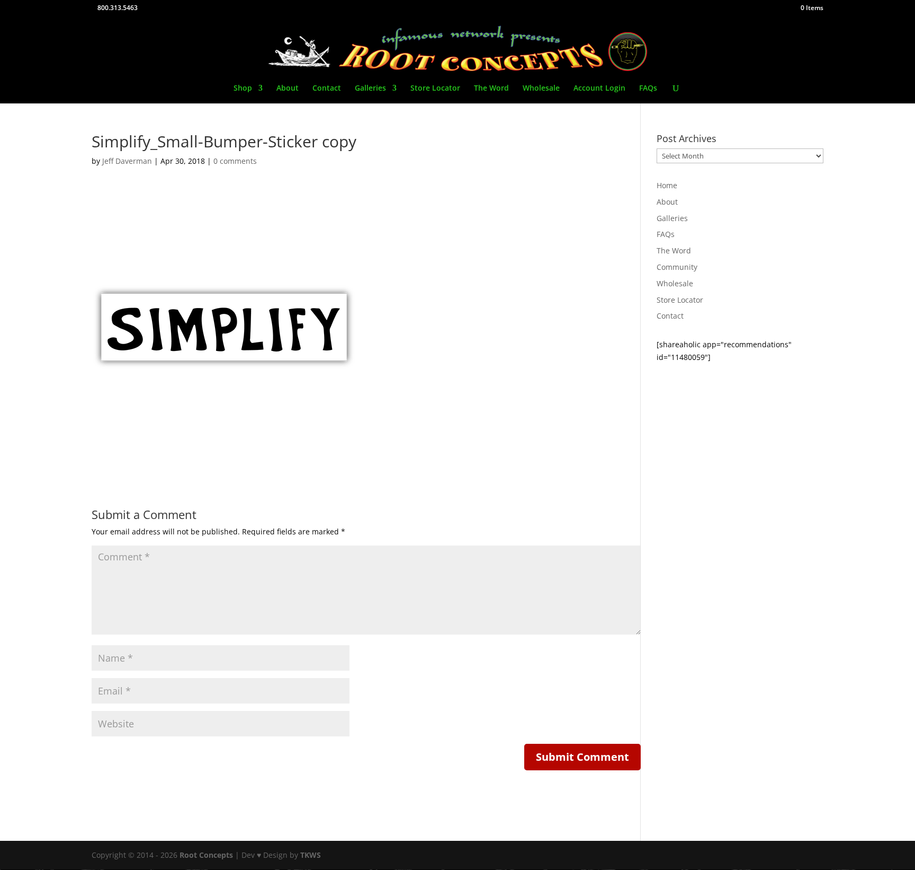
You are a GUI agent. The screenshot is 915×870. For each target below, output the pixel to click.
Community (677, 267)
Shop (243, 88)
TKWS (310, 855)
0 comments (235, 161)
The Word (491, 88)
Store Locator (435, 88)
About (287, 88)
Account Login (599, 88)
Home (667, 185)
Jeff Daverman (127, 161)
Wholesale (541, 88)
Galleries (370, 88)
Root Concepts (206, 855)
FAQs (648, 88)
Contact (326, 88)
